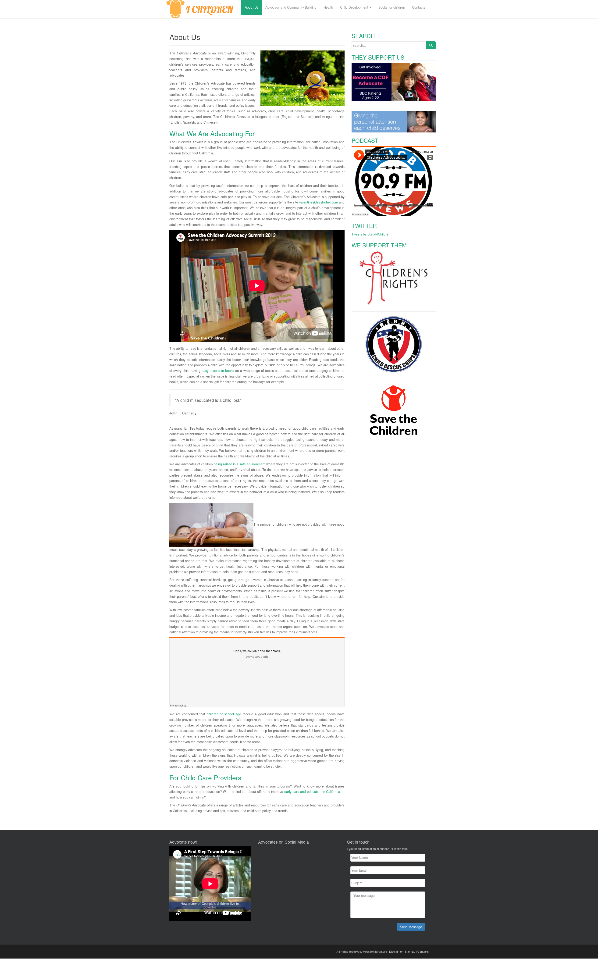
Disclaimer (396, 951)
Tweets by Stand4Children (371, 234)
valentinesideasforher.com (318, 202)
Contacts (423, 951)
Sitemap (410, 951)
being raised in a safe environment (239, 464)
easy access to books (218, 370)
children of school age (224, 714)
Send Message (411, 926)
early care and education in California (312, 791)
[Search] (431, 45)
